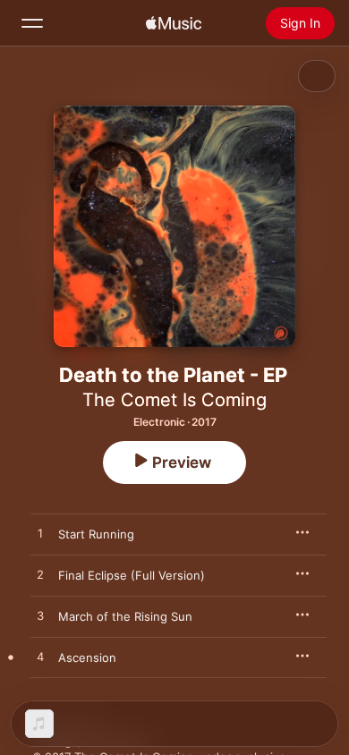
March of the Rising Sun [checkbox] (125, 616)
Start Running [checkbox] (96, 534)
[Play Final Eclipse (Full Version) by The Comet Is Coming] (40, 575)
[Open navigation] (32, 23)
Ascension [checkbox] (87, 657)
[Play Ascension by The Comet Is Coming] (40, 657)
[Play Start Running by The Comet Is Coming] (40, 534)
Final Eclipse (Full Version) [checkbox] (131, 575)
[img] (173, 23)
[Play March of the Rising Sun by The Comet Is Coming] (40, 616)
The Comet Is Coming (174, 400)
